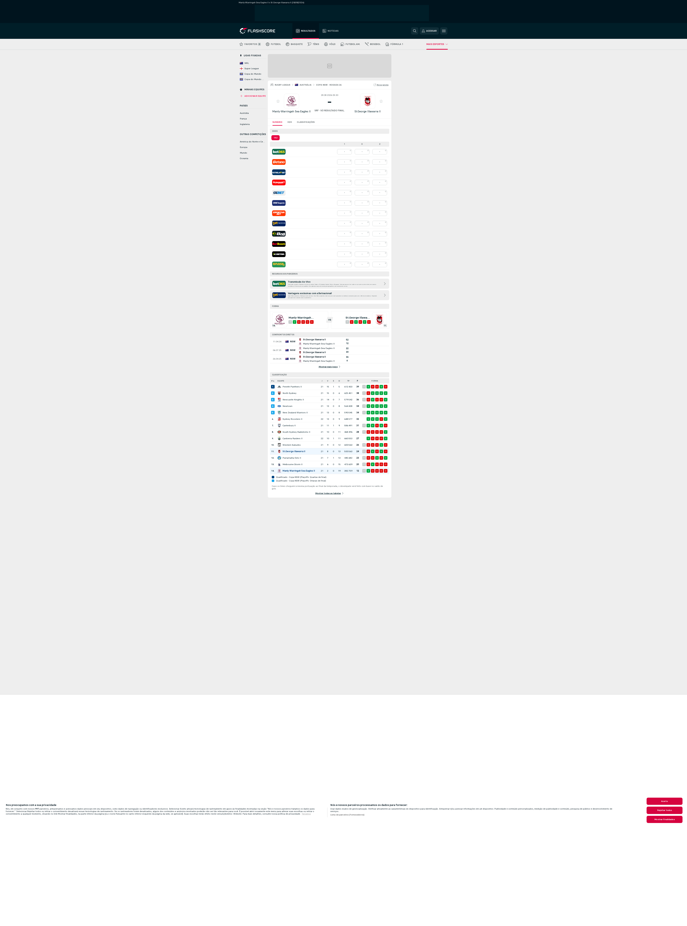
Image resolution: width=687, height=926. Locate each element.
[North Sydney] (279, 393)
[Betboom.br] (279, 244)
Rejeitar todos (664, 810)
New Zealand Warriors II (295, 412)
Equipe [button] (280, 381)
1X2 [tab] (275, 137)
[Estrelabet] (279, 172)
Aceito (664, 801)
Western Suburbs (292, 444)
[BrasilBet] (279, 264)
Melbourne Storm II (292, 464)
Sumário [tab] (277, 122)
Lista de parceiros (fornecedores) (347, 814)
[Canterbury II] (279, 425)
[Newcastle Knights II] (279, 399)
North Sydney (289, 393)
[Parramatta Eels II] (279, 458)
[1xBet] (279, 193)
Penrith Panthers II (292, 386)
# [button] (272, 381)
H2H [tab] (289, 122)
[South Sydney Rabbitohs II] (279, 432)
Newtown (287, 406)
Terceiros (306, 814)
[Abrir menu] (443, 31)
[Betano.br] (279, 162)
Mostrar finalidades (664, 819)
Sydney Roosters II (292, 419)
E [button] (333, 381)
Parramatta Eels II (292, 457)
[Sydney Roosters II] (279, 419)
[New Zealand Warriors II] (279, 412)
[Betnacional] (279, 223)
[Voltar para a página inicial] (260, 31)
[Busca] (414, 31)
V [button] (327, 381)
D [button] (339, 381)
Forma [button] (374, 381)
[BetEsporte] (279, 203)
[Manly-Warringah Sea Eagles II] (279, 471)
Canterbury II (289, 425)
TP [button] (348, 381)
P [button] (357, 381)
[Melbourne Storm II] (279, 464)
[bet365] (279, 152)
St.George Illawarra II (367, 111)
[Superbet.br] (279, 182)
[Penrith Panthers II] (279, 386)
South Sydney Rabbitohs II (296, 432)
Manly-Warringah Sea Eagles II (291, 111)
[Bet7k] (279, 254)
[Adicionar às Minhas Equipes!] (278, 101)
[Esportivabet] (279, 213)
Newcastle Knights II (293, 399)
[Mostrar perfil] (291, 101)
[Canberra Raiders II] (279, 438)
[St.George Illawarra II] (279, 451)
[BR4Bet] (279, 234)
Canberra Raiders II (292, 438)
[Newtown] (279, 406)
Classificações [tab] (306, 122)
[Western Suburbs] (279, 445)
